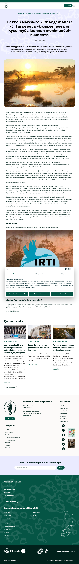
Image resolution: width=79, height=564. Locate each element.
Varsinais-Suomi (8, 538)
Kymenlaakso (36, 512)
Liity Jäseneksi (11, 501)
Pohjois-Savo (7, 529)
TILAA (61, 468)
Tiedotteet (7, 341)
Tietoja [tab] (62, 273)
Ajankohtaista (27, 13)
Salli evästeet (62, 293)
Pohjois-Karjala (36, 523)
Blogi (30, 341)
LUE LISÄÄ (7, 383)
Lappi (34, 515)
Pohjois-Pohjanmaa (9, 526)
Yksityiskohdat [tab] (39, 273)
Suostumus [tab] (16, 273)
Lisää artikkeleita (10, 387)
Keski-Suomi (7, 523)
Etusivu (20, 13)
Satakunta (6, 532)
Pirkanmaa (35, 518)
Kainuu (6, 521)
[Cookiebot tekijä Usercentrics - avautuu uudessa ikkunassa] (66, 269)
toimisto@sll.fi (27, 415)
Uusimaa (6, 535)
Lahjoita (68, 5)
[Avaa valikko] (74, 5)
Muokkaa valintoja (39, 293)
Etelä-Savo (7, 518)
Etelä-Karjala (7, 515)
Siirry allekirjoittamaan (13, 311)
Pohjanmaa (35, 521)
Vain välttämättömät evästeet (17, 293)
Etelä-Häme (7, 512)
